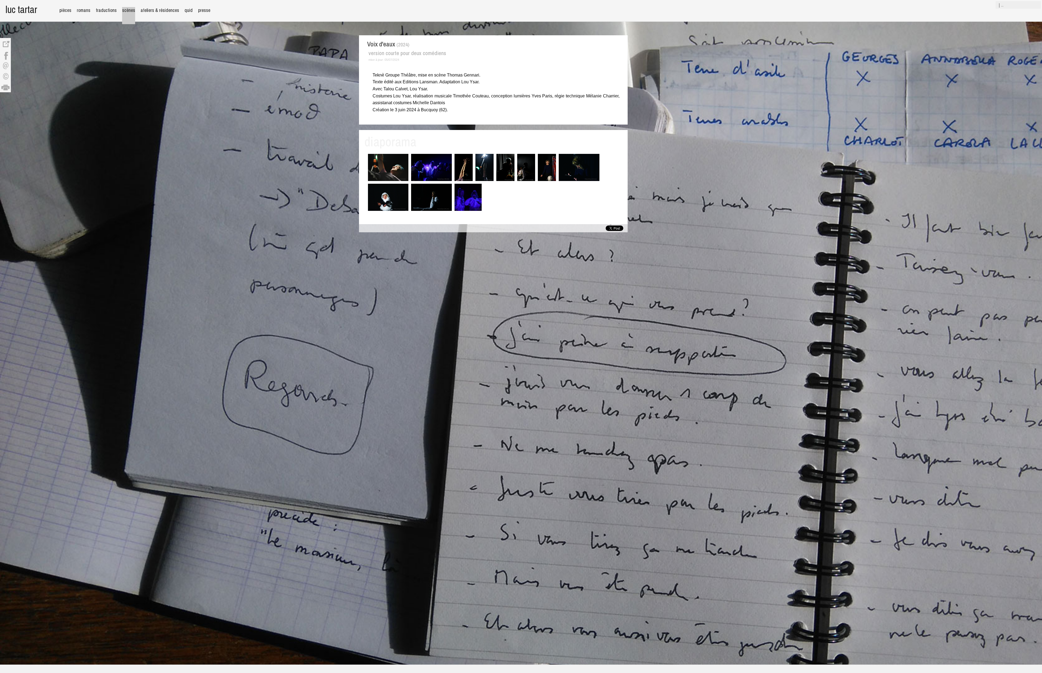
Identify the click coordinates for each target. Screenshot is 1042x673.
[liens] (5, 43)
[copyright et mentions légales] (5, 76)
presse (204, 10)
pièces (65, 10)
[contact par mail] (5, 65)
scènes (128, 10)
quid (189, 10)
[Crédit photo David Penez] (388, 180)
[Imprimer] (5, 86)
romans (83, 10)
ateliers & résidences (160, 10)
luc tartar (21, 9)
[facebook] (5, 54)
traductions (106, 10)
